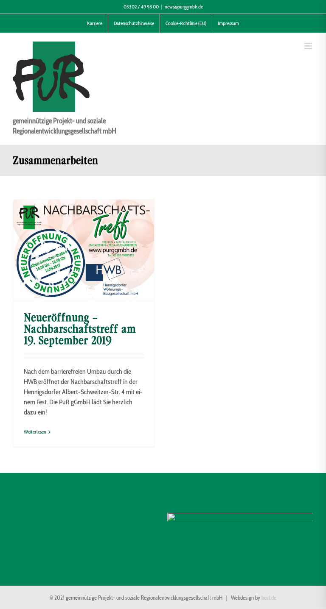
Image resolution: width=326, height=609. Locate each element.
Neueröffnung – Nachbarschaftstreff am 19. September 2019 (80, 329)
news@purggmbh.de (184, 6)
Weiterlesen (35, 431)
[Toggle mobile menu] (308, 46)
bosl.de (268, 597)
